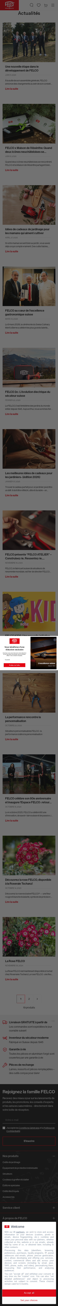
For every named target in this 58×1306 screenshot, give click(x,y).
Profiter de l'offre (14, 665)
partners (20, 1232)
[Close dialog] (55, 639)
